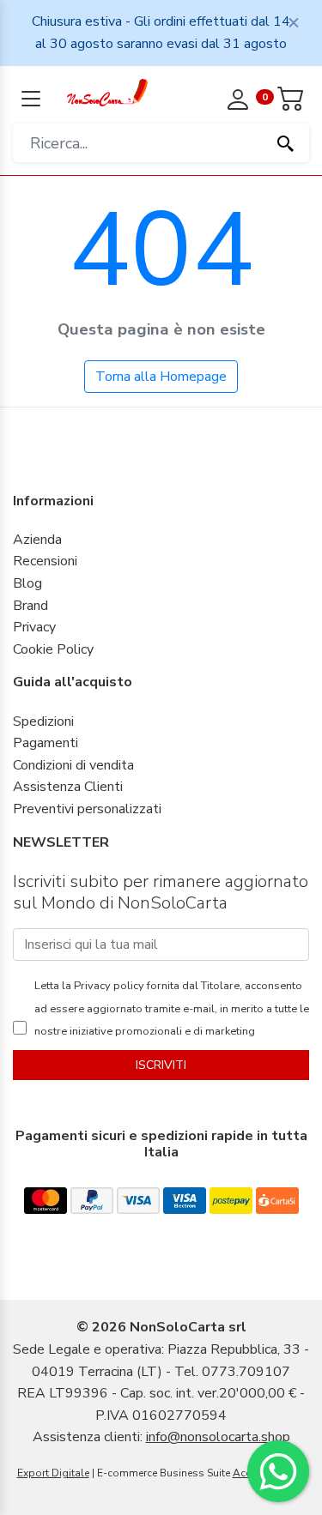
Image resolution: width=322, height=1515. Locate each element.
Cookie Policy (53, 649)
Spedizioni (43, 721)
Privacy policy (107, 985)
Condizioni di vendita (73, 765)
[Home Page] (108, 91)
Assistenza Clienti (68, 786)
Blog (27, 583)
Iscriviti (161, 1065)
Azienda (37, 539)
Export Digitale (53, 1473)
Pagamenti (45, 742)
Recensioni (45, 561)
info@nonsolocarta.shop (218, 1436)
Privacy (34, 627)
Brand (30, 605)
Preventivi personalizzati (87, 809)
